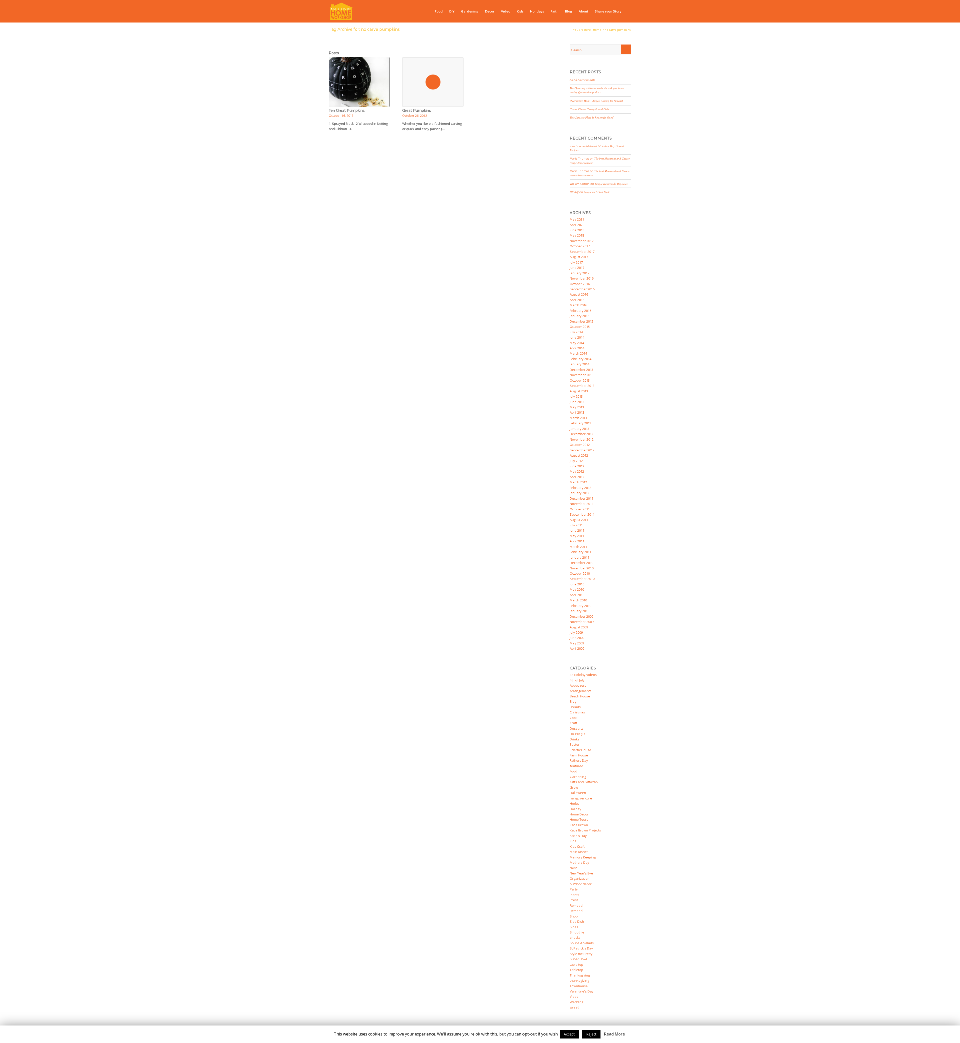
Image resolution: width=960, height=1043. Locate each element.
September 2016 (582, 289)
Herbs (574, 803)
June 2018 (577, 230)
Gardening (578, 776)
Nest (573, 868)
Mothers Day (579, 862)
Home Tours (579, 819)
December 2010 (581, 562)
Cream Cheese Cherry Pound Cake (589, 109)
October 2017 (580, 246)
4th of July (577, 680)
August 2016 (579, 294)
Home (597, 30)
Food (573, 771)
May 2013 (577, 407)
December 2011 (581, 498)
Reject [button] (591, 1034)
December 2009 (581, 616)
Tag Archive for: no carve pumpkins (364, 29)
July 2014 (576, 332)
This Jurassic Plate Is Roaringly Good (592, 117)
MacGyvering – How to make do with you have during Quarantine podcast (597, 90)
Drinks (575, 739)
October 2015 (580, 326)
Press (574, 900)
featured (576, 766)
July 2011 (576, 525)
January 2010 (579, 611)
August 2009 (579, 627)
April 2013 (577, 412)
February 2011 (580, 552)
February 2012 (580, 487)
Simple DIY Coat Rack (597, 192)
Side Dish (577, 921)
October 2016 (580, 284)
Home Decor (579, 814)
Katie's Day (578, 835)
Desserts (577, 728)
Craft (573, 723)
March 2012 (578, 482)
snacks (575, 937)
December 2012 (581, 434)
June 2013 (577, 402)
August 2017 (579, 257)
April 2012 (577, 477)
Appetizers (578, 685)
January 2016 (579, 316)
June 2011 (577, 530)
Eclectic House (580, 750)
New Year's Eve (581, 873)
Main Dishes (579, 851)
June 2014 (577, 337)
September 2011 (582, 514)
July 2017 (576, 262)
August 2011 (579, 519)
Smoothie (577, 932)
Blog (573, 701)
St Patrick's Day (581, 948)
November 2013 (582, 375)
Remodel (576, 905)
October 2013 (580, 380)
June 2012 (577, 466)
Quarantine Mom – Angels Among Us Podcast (596, 101)
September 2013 (582, 385)
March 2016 (578, 305)
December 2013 (581, 369)
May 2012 (577, 471)
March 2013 (578, 418)
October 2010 (580, 573)
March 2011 (578, 546)
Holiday (575, 809)
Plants (574, 894)
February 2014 (580, 359)
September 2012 (582, 450)
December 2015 (581, 321)
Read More (614, 1034)
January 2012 (579, 493)
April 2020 (577, 225)
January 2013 (579, 428)
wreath (575, 1007)
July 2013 (576, 396)
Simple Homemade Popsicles (611, 184)
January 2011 (579, 557)
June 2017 (577, 267)
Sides (574, 927)
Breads (575, 707)
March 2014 (578, 353)
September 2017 (582, 251)
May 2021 (577, 219)
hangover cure (581, 798)
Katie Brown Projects (585, 830)
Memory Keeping (583, 857)
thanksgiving (579, 980)
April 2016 (577, 300)
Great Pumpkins (416, 110)
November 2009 (582, 621)
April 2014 (577, 348)
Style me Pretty (581, 953)
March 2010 (578, 600)
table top (576, 964)
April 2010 (577, 595)
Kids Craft (577, 846)
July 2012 (576, 461)
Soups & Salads (582, 943)
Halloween (578, 792)
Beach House (580, 696)
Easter (575, 744)
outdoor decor (581, 884)
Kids (573, 841)
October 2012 (580, 444)
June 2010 (577, 584)
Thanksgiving (580, 975)
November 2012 (582, 439)
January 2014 (579, 364)
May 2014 (577, 343)
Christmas (577, 712)
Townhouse (579, 986)
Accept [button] (569, 1034)
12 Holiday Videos (583, 674)
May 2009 (577, 643)
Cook (574, 717)
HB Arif (574, 192)
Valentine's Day (582, 991)
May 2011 (577, 536)
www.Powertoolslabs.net (583, 146)
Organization (580, 878)
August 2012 (579, 455)
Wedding (576, 1002)
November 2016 (582, 278)
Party (574, 889)
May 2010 (577, 589)
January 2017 (579, 273)
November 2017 (582, 241)
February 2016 (580, 310)
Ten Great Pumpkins (346, 110)
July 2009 (576, 632)
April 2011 (577, 541)
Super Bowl (578, 959)
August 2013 (579, 391)
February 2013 (580, 423)
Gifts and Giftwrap (584, 782)
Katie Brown (579, 825)
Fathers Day (579, 760)
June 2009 (577, 637)
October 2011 (580, 509)
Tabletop (576, 969)
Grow (574, 787)
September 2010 (582, 578)
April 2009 (577, 648)
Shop (574, 916)
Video (574, 996)
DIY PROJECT (579, 733)
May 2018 (577, 235)
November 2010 (582, 568)
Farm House (579, 755)
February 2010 (580, 605)
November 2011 (582, 503)
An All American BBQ (582, 80)
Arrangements (581, 691)
